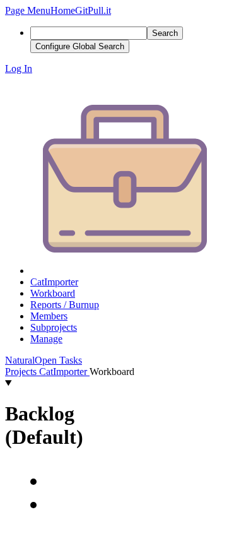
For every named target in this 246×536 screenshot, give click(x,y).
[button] (27, 10)
